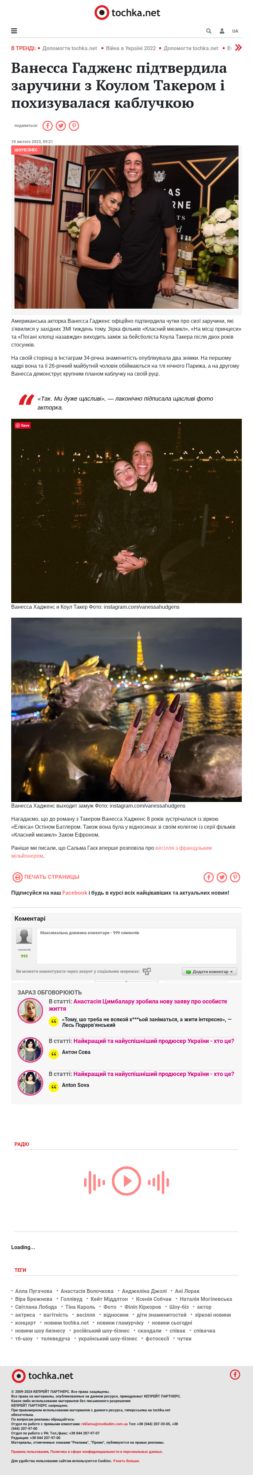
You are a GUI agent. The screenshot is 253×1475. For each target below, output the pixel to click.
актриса (25, 1315)
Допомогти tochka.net (70, 48)
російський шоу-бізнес (101, 1331)
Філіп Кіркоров (143, 1307)
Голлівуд (71, 1299)
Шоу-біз (179, 1307)
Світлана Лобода (36, 1307)
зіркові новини (213, 1315)
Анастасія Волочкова (87, 1291)
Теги (21, 1270)
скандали (149, 1331)
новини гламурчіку (120, 1323)
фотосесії (157, 1339)
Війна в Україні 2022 (131, 48)
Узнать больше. (126, 1461)
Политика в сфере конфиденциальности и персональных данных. (106, 1452)
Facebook (74, 893)
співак (177, 1331)
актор (204, 1307)
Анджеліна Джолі (144, 1291)
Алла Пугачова (33, 1291)
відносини (115, 1315)
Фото (109, 1307)
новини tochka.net (66, 1323)
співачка (204, 1331)
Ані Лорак (187, 1291)
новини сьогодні (172, 1323)
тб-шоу (24, 1339)
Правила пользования (29, 1452)
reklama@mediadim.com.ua (104, 1424)
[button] (222, 31)
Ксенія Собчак (154, 1299)
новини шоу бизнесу (40, 1331)
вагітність (55, 1315)
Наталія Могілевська (206, 1299)
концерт (25, 1323)
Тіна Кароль (80, 1307)
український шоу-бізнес (107, 1339)
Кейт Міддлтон (109, 1299)
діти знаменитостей (161, 1315)
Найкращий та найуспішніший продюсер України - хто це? (153, 1040)
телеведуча (55, 1339)
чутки (184, 1339)
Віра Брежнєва (33, 1299)
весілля (85, 1315)
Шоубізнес (26, 150)
